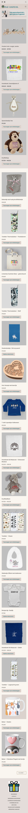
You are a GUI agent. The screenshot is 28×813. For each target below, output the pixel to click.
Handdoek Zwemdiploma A (10, 83)
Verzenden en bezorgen (14, 798)
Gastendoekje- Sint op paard (11, 348)
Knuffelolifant (6, 499)
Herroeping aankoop (13, 809)
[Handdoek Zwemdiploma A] (14, 68)
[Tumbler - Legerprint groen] (14, 669)
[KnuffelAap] (14, 143)
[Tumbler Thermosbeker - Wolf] (14, 296)
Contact (14, 796)
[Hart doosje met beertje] (14, 370)
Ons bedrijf (14, 794)
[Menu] (25, 6)
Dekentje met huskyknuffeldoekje (12, 199)
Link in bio (13, 805)
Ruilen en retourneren (14, 807)
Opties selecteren (8, 354)
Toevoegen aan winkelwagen (11, 52)
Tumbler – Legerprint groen (10, 685)
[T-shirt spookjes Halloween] (14, 407)
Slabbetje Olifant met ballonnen (11, 573)
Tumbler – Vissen (7, 536)
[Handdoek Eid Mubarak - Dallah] (14, 632)
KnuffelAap (5, 158)
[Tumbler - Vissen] (14, 521)
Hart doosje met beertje (9, 385)
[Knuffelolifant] (14, 484)
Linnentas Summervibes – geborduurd (14, 274)
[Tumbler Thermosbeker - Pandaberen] (14, 221)
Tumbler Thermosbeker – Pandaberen (14, 236)
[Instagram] (4, 2)
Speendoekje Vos (7, 120)
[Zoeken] (25, 2)
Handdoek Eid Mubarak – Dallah (12, 647)
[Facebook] (2, 2)
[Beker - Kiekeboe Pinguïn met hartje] (14, 744)
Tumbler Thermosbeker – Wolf (11, 311)
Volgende (20, 772)
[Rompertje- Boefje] (14, 595)
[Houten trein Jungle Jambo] (14, 31)
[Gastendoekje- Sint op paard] (14, 333)
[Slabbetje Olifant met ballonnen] (14, 558)
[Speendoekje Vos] (14, 105)
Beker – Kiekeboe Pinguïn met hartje (13, 759)
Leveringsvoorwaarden (14, 800)
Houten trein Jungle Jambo (10, 46)
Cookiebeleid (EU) (13, 802)
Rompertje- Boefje (7, 610)
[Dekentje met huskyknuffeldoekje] (14, 184)
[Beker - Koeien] (14, 707)
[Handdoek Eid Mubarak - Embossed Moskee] (14, 444)
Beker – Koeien (6, 722)
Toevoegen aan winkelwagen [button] (11, 728)
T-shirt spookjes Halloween (10, 422)
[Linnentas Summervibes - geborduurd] (14, 259)
